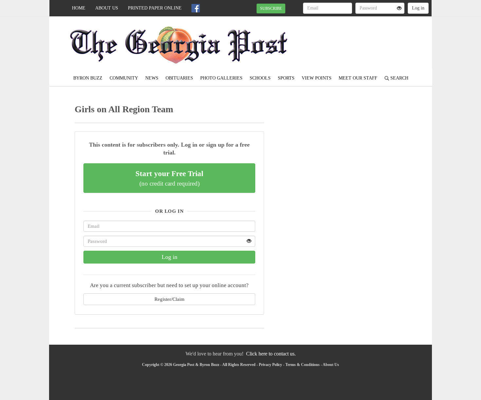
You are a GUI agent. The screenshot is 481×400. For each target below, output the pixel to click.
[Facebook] (196, 8)
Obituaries (179, 78)
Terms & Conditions (302, 364)
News (151, 78)
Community (124, 78)
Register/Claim (169, 299)
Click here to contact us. (271, 353)
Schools (260, 78)
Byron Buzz (87, 78)
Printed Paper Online (155, 8)
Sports (286, 78)
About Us (106, 8)
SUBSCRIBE (271, 8)
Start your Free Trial (169, 178)
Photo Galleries (221, 78)
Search (398, 78)
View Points (316, 78)
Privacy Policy (270, 364)
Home (78, 8)
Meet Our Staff (358, 78)
